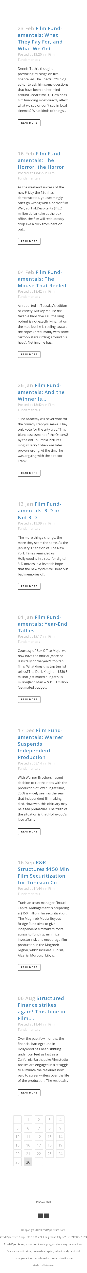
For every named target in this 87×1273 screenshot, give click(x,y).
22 (39, 1153)
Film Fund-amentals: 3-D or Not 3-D (40, 510)
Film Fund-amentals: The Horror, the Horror (41, 160)
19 (60, 1145)
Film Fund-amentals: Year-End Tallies (42, 624)
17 (39, 1145)
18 (50, 1145)
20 (17, 1153)
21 (28, 1153)
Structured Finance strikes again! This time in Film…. (42, 1008)
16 (28, 1145)
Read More (29, 122)
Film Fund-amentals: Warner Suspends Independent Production (40, 743)
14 (60, 1136)
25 (17, 1162)
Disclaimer (43, 1201)
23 (50, 1153)
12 (39, 1136)
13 (50, 1136)
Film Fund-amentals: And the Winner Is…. (41, 392)
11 (28, 1136)
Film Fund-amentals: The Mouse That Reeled (42, 279)
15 (17, 1145)
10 (17, 1136)
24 (60, 1153)
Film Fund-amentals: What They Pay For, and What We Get (40, 38)
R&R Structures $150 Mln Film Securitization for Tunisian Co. (43, 872)
